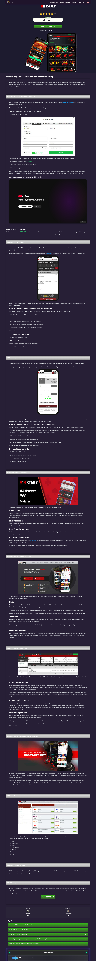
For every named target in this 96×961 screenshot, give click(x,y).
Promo (74, 2)
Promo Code (48, 18)
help (48, 31)
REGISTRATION (48, 897)
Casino (67, 2)
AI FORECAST (54, 2)
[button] (48, 926)
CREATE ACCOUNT (48, 27)
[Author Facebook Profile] (27, 915)
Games (61, 2)
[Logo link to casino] (48, 8)
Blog (79, 2)
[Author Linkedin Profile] (29, 915)
